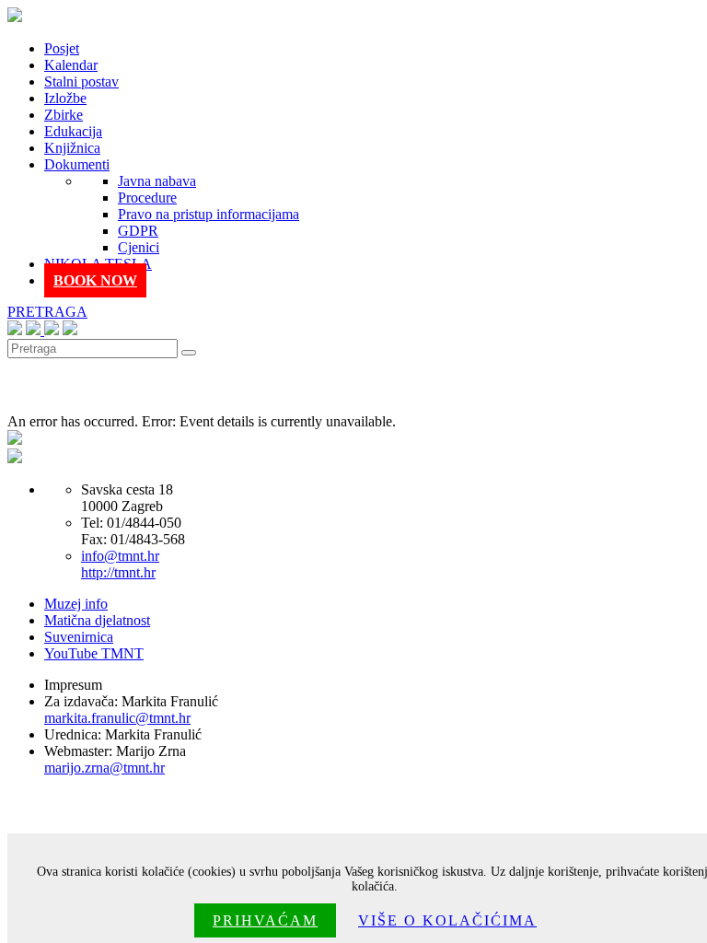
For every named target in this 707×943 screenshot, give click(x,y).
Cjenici (138, 247)
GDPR (138, 231)
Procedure (147, 197)
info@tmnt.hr (120, 556)
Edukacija (73, 131)
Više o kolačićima (447, 920)
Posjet (61, 48)
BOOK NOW (95, 280)
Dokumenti (77, 164)
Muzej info (76, 603)
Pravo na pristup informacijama (208, 214)
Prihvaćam (265, 920)
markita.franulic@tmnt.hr (117, 718)
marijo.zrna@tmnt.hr (104, 767)
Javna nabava (157, 181)
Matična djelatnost (97, 620)
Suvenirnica (78, 637)
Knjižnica (72, 148)
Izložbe (65, 98)
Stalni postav (81, 81)
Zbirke (63, 114)
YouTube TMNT (94, 653)
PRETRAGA (47, 312)
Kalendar (71, 65)
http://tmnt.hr (118, 572)
